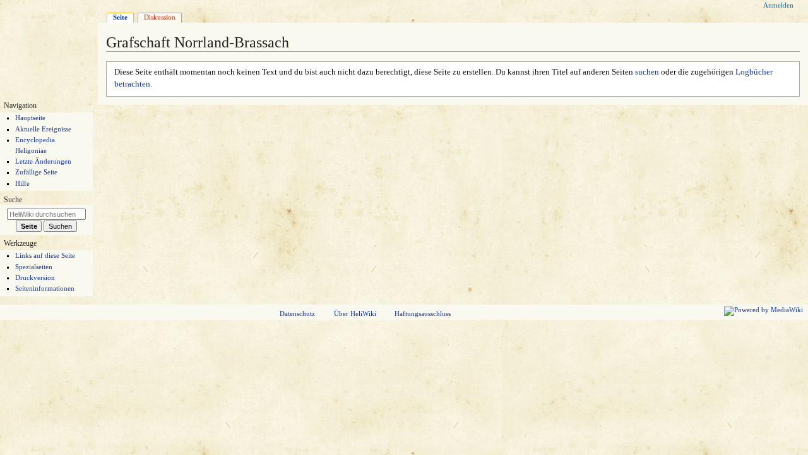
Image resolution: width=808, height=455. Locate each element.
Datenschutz (297, 313)
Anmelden (778, 5)
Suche (13, 199)
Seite (120, 17)
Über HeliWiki (355, 313)
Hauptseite (30, 117)
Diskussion (159, 17)
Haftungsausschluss (423, 313)
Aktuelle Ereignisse (43, 129)
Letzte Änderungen (43, 161)
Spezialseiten (33, 266)
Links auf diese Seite (45, 255)
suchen (647, 72)
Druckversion (35, 277)
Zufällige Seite (36, 172)
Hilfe (22, 183)
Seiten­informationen (44, 288)
